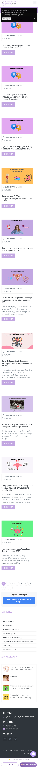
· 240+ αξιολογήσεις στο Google (19, 760)
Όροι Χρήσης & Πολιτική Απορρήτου (24, 754)
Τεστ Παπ (6, 645)
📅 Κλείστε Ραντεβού (28, 765)
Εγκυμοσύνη (7, 625)
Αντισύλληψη (7, 621)
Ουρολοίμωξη (7, 633)
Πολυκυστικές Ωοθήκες (11, 637)
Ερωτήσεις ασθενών (10, 629)
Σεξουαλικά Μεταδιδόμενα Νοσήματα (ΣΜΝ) (18, 641)
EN (34, 19)
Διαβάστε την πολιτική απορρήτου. (12, 15)
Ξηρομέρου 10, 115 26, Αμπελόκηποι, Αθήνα (19, 717)
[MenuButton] (34, 2)
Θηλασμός (13, 677)
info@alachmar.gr (12, 729)
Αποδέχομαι (6, 19)
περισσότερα (8, 53)
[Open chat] (33, 754)
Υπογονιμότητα (8, 650)
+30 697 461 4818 (11, 726)
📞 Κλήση (10, 765)
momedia (29, 751)
